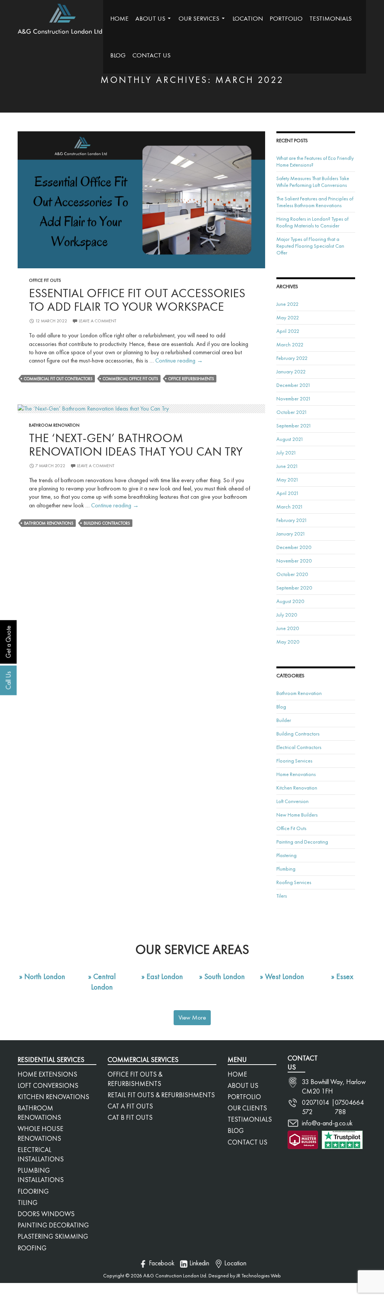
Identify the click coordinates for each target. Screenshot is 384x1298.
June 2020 (287, 628)
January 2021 (290, 533)
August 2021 (289, 439)
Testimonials (330, 18)
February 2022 (292, 358)
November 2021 (293, 398)
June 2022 (287, 304)
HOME (237, 1074)
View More (192, 1017)
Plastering (286, 855)
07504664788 (349, 1107)
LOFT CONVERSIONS (48, 1085)
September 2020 (294, 587)
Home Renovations (296, 774)
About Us (150, 18)
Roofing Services (293, 882)
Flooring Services (294, 760)
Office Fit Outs (45, 280)
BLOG (236, 1130)
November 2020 (294, 560)
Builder (283, 720)
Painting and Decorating (302, 841)
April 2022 (287, 331)
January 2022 (291, 371)
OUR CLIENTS (247, 1108)
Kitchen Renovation (296, 787)
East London (165, 976)
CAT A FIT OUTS (130, 1106)
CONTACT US (247, 1142)
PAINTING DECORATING (53, 1225)
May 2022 (287, 317)
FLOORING (33, 1191)
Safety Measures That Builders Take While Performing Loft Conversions (312, 181)
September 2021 (293, 425)
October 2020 (292, 574)
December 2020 (293, 547)
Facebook (161, 1263)
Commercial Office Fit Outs (130, 378)
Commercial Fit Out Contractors (58, 378)
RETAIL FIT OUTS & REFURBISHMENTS (161, 1094)
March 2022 (289, 344)
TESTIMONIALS (250, 1119)
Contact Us (151, 55)
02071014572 (315, 1107)
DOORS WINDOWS (46, 1213)
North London (44, 976)
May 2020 (287, 641)
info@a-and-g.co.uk (327, 1123)
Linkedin (199, 1263)
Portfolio (286, 18)
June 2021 (287, 466)
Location (247, 18)
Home (119, 18)
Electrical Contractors (298, 747)
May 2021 (287, 479)
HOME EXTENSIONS (47, 1074)
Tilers (281, 895)
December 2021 (293, 385)
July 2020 (286, 614)
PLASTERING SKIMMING (53, 1236)
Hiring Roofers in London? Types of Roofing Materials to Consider (312, 222)
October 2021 (291, 412)
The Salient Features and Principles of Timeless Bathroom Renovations (314, 202)
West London (284, 976)
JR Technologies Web (258, 1275)
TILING (28, 1202)
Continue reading (179, 360)
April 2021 (287, 493)
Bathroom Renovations (48, 523)
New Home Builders (297, 814)
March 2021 (289, 506)
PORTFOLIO (244, 1096)
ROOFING (32, 1248)
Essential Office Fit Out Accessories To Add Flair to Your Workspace (137, 299)
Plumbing (286, 868)
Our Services (198, 18)
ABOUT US (243, 1085)
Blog (118, 55)
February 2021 (291, 520)
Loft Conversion (292, 801)
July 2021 (286, 452)
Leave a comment (97, 321)
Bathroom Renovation (54, 425)
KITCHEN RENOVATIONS (53, 1096)
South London (224, 976)
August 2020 (290, 601)
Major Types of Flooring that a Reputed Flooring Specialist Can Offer (310, 246)
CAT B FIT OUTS (130, 1117)
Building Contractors (107, 523)
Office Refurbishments (191, 378)
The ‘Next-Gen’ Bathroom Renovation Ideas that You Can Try (136, 444)
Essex (344, 976)
